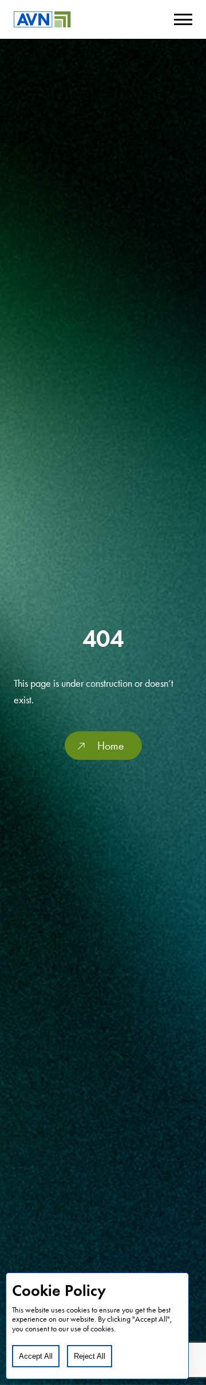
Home (110, 745)
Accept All (36, 1356)
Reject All (89, 1356)
